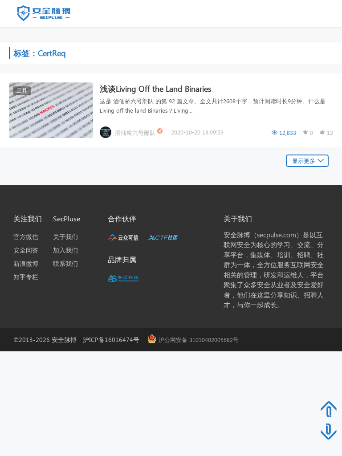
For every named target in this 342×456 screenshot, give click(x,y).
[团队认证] (160, 132)
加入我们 (65, 250)
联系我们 (65, 263)
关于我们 (65, 236)
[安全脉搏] (50, 15)
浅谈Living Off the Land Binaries (156, 88)
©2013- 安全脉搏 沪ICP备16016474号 (79, 339)
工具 (21, 90)
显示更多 (303, 160)
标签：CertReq (40, 52)
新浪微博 (25, 263)
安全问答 (25, 250)
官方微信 (25, 236)
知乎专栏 (25, 277)
